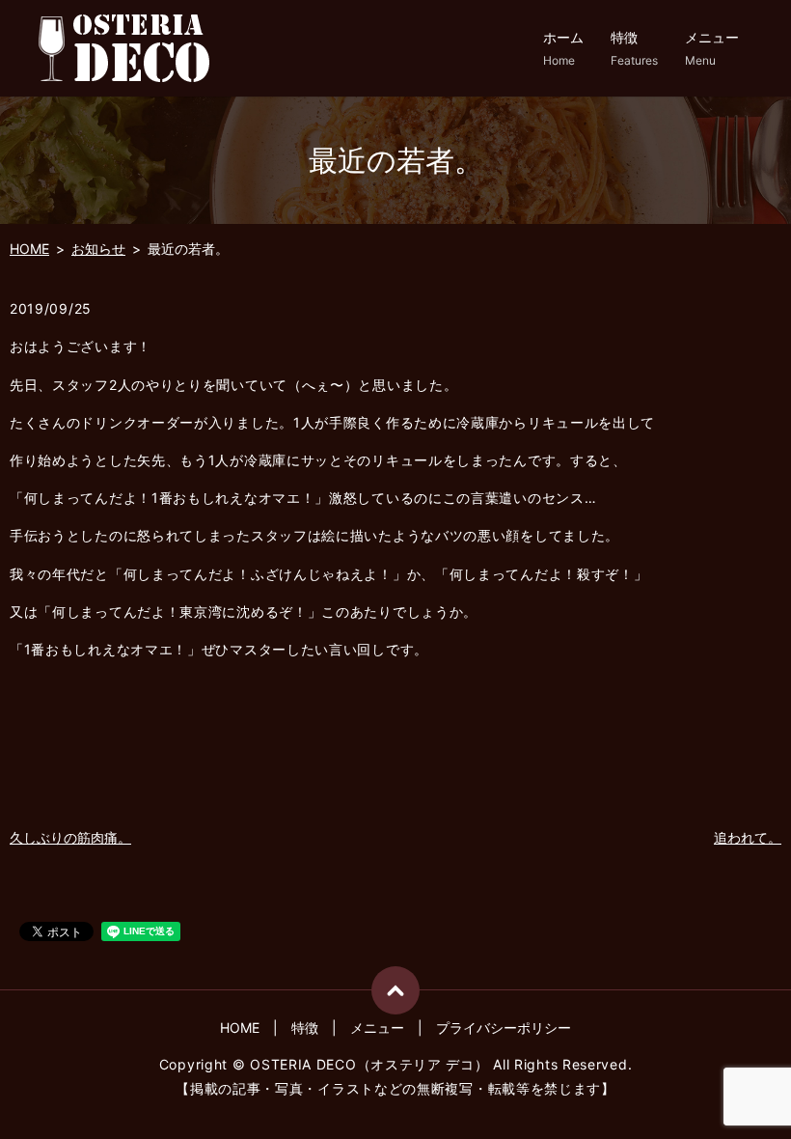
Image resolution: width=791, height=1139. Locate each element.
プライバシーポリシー (503, 1027)
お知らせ (98, 248)
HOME (29, 248)
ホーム (563, 48)
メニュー (712, 48)
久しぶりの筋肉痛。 (70, 837)
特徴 (634, 48)
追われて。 (747, 837)
